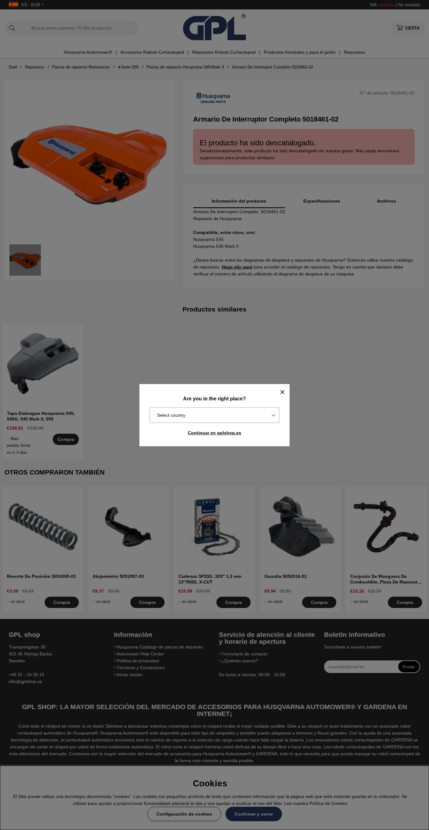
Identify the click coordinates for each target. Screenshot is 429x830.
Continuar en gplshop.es (214, 432)
